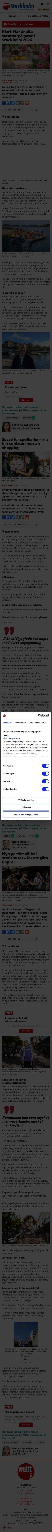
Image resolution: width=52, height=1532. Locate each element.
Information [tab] (20, 723)
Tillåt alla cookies (26, 800)
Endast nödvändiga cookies (26, 814)
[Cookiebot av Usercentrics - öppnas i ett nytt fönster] (38, 715)
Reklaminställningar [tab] (38, 723)
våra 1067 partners (11, 738)
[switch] (45, 773)
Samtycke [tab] (7, 723)
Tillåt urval (26, 807)
